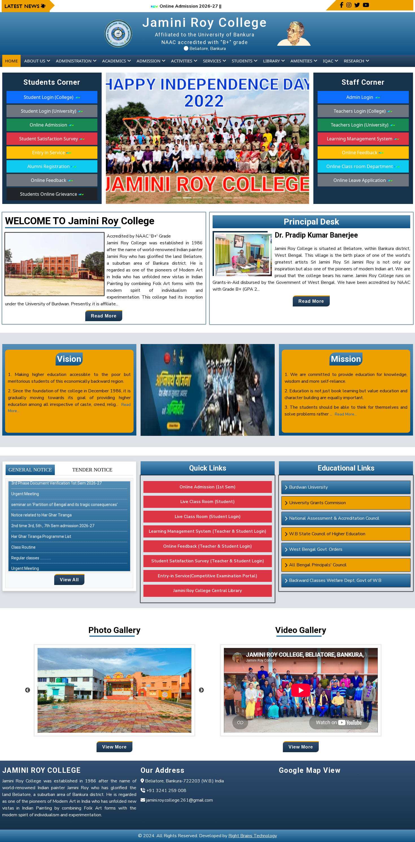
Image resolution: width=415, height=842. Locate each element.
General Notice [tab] (30, 470)
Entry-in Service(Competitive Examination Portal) (207, 576)
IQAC (328, 61)
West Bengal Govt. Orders (315, 549)
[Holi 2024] (228, 198)
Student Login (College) (49, 97)
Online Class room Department (360, 166)
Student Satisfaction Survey (49, 139)
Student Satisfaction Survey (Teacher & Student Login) (207, 561)
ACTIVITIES (181, 61)
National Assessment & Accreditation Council (334, 518)
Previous (27, 690)
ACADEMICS (114, 61)
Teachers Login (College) (360, 111)
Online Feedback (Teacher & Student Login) (207, 546)
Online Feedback (49, 180)
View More (114, 747)
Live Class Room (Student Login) (208, 516)
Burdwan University (308, 487)
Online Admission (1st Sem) (207, 487)
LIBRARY (271, 61)
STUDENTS (242, 61)
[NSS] (177, 198)
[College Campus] (238, 198)
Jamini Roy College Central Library (207, 590)
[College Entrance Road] (207, 198)
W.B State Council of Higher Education (327, 534)
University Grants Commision (317, 503)
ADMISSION (148, 61)
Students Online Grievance (49, 194)
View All (69, 579)
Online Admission (49, 125)
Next (201, 690)
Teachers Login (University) (360, 125)
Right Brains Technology (252, 836)
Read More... (346, 414)
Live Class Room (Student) (207, 501)
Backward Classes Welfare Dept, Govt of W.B (335, 580)
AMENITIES (301, 61)
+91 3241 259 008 (165, 790)
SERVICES (212, 61)
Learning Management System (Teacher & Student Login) (207, 531)
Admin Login (360, 97)
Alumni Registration (49, 166)
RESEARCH (354, 61)
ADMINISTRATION (73, 61)
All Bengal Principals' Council (318, 565)
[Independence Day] (187, 198)
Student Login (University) (49, 111)
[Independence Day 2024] (197, 198)
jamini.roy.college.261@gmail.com (179, 800)
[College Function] (217, 198)
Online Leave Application (360, 180)
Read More (104, 316)
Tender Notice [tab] (92, 470)
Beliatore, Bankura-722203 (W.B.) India (184, 781)
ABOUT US (34, 61)
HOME (11, 61)
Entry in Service (49, 152)
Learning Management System (360, 139)
